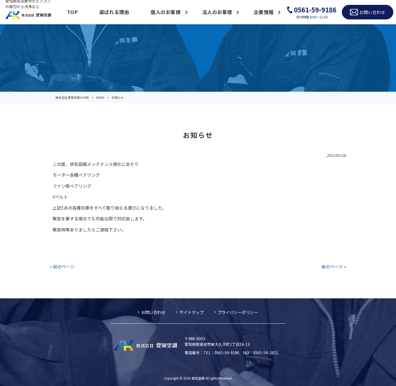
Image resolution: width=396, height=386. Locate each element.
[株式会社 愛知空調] (28, 15)
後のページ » (333, 266)
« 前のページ (62, 266)
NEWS (100, 97)
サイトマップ (191, 312)
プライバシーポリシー (238, 312)
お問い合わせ (153, 312)
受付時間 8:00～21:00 (315, 12)
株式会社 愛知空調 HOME (72, 97)
